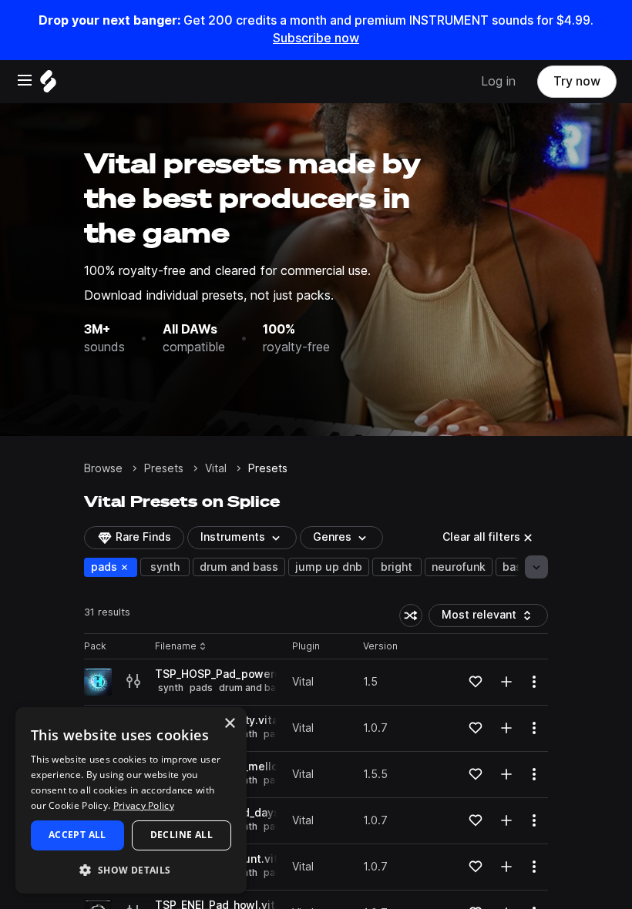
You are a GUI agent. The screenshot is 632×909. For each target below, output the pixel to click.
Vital (216, 468)
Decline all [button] (181, 834)
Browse (103, 468)
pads (113, 566)
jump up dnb (328, 567)
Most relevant (484, 617)
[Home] (48, 85)
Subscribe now (316, 38)
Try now (576, 81)
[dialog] (131, 800)
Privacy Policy (143, 805)
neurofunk (459, 567)
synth (165, 567)
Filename (176, 646)
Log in (498, 81)
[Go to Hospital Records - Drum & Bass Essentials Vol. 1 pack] (98, 682)
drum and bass (239, 567)
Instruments (232, 537)
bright (396, 567)
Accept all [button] (77, 834)
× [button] (229, 724)
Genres (332, 537)
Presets (163, 468)
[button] (131, 869)
